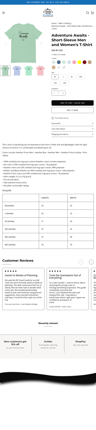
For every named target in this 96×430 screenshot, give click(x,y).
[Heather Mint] (64, 62)
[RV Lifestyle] (48, 13)
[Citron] (64, 67)
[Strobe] (59, 67)
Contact (53, 388)
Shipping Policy (9, 413)
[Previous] (6, 43)
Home (54, 23)
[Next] (41, 43)
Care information (58, 129)
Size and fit (56, 123)
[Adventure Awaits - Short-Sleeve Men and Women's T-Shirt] (5, 70)
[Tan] (53, 67)
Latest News (56, 392)
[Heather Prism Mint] (53, 62)
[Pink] (74, 62)
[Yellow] (79, 62)
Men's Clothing (65, 23)
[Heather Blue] (59, 62)
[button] (87, 12)
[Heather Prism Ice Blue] (69, 62)
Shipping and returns (60, 134)
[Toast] (90, 62)
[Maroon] (84, 62)
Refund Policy (8, 409)
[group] (48, 2)
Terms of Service (10, 417)
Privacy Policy (8, 405)
